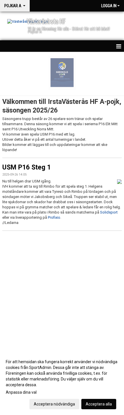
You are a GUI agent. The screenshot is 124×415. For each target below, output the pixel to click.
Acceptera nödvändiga (54, 404)
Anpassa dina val (21, 392)
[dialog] (62, 382)
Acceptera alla (99, 404)
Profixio (54, 217)
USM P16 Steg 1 (26, 167)
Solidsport (109, 212)
